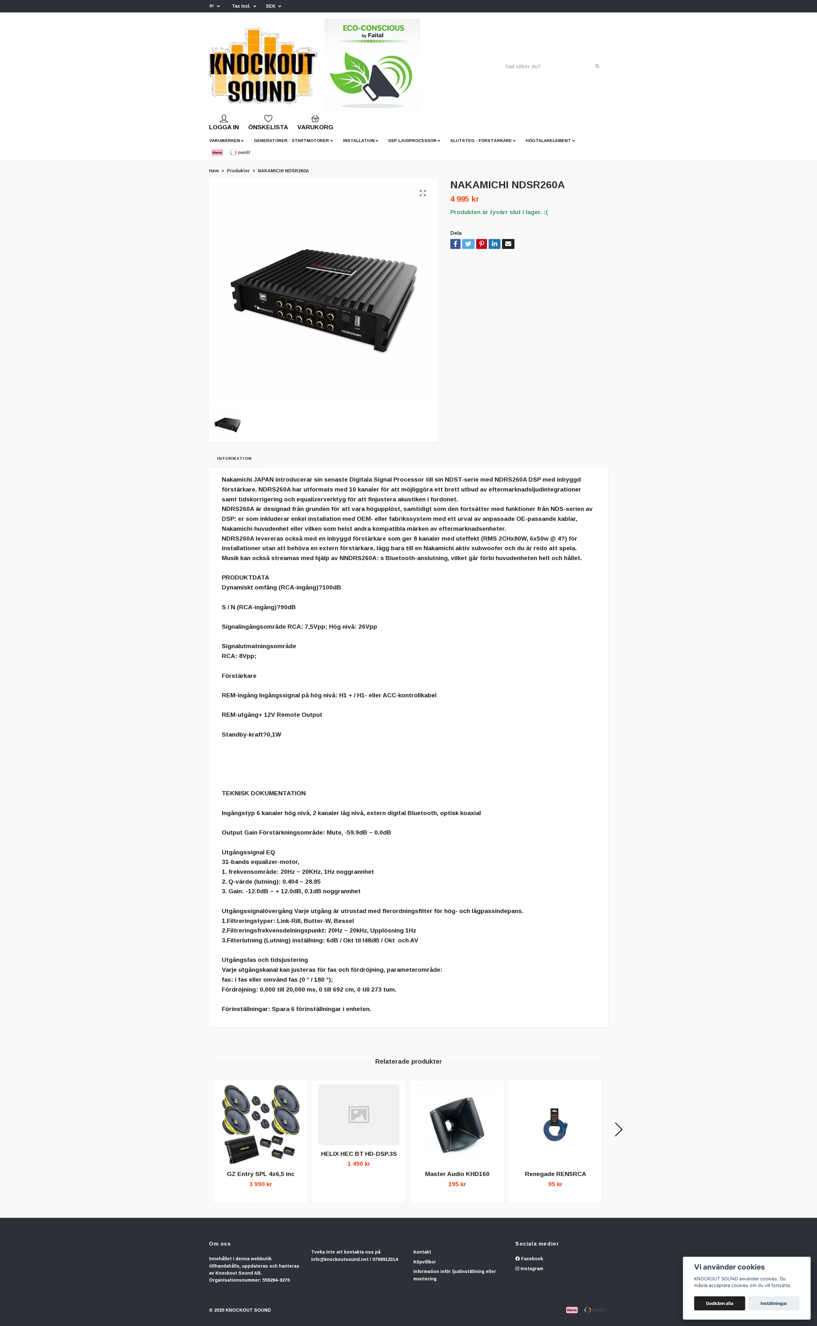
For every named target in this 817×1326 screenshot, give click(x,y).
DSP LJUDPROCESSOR (412, 145)
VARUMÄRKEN (224, 145)
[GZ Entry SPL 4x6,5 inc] (260, 1130)
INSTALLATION (359, 145)
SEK (271, 6)
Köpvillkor (424, 1267)
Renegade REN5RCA (555, 1179)
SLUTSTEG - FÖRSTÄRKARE (481, 145)
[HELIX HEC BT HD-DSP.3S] (359, 1120)
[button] (618, 1134)
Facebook (531, 1263)
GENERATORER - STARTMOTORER (291, 145)
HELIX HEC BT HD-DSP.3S (359, 1159)
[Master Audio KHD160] (457, 1130)
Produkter (238, 175)
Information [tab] (234, 463)
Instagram (531, 1273)
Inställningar (774, 1303)
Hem (214, 175)
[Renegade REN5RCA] (555, 1130)
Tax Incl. (242, 6)
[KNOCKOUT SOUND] (273, 69)
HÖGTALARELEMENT (548, 145)
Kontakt (422, 1257)
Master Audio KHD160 (457, 1179)
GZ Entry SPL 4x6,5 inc (261, 1179)
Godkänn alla (719, 1303)
